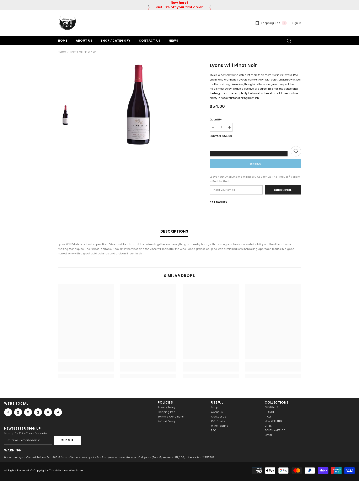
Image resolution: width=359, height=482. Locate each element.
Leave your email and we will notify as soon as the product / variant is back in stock (255, 179)
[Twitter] (58, 412)
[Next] (210, 5)
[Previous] (149, 5)
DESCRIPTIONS (174, 231)
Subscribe (283, 190)
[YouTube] (48, 412)
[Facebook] (8, 412)
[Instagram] (18, 412)
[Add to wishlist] (296, 151)
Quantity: (216, 119)
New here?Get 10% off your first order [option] (179, 5)
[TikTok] (38, 412)
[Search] (289, 40)
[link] (86, 369)
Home (62, 51)
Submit (67, 440)
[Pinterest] (28, 412)
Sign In (296, 23)
